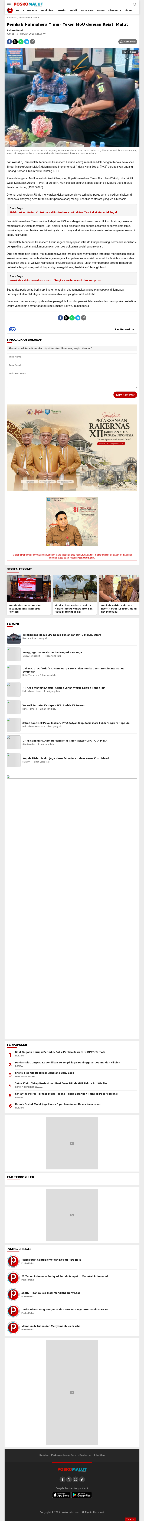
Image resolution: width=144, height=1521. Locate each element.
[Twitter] (15, 41)
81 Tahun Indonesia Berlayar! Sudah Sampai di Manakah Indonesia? (64, 1276)
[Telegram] (26, 41)
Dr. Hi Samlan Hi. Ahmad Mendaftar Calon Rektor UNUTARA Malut (64, 740)
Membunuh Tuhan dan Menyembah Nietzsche (50, 1326)
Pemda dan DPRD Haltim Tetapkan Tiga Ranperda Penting (24, 608)
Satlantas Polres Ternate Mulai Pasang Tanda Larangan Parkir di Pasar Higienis (66, 1093)
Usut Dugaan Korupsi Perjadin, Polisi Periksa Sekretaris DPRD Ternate (60, 1052)
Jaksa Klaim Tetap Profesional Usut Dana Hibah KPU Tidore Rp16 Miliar (61, 1083)
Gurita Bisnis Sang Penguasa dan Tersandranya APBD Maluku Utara (65, 1309)
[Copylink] (32, 41)
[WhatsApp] (21, 41)
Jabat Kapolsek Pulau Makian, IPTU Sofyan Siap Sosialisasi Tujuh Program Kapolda (76, 723)
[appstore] (61, 1495)
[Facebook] (9, 41)
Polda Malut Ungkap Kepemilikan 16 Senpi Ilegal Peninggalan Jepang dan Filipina (67, 1062)
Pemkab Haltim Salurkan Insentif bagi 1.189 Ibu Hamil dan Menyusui (55, 280)
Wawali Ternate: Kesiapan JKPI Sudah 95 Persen (53, 705)
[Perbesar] (72, 145)
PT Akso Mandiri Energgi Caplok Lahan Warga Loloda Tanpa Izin (63, 687)
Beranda (12, 17)
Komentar (130, 41)
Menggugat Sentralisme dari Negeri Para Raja (52, 652)
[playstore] (81, 1495)
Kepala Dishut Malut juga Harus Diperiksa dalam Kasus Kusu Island (65, 758)
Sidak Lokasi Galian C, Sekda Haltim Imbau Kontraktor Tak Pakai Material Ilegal (63, 212)
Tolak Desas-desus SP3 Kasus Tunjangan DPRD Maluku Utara (61, 634)
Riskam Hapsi (15, 30)
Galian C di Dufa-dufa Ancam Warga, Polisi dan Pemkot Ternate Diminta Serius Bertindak (73, 670)
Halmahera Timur (29, 17)
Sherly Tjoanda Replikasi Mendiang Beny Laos (44, 1072)
